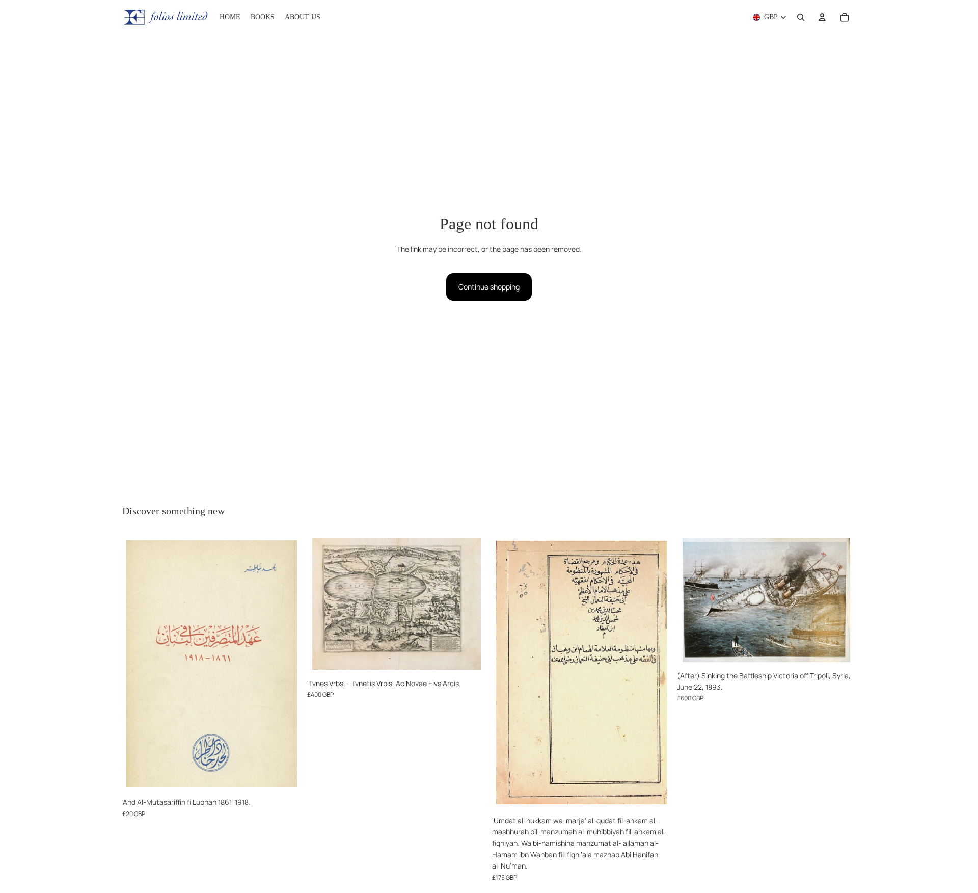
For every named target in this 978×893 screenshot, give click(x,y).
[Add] (285, 777)
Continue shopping (489, 287)
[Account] (822, 17)
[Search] (801, 17)
